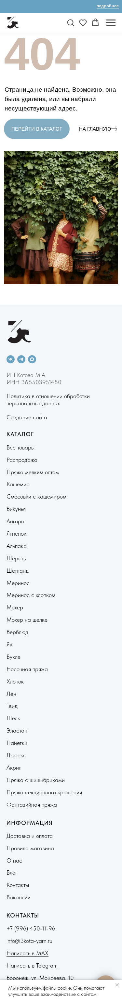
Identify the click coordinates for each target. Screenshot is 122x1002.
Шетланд (18, 570)
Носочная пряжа (27, 669)
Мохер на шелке (27, 619)
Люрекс (16, 755)
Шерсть (16, 558)
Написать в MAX (27, 953)
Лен (11, 693)
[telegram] (21, 359)
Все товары (20, 447)
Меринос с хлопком (31, 595)
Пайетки (17, 742)
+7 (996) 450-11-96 (31, 928)
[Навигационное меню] (110, 23)
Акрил (14, 767)
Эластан (17, 730)
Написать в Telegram (32, 965)
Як (9, 644)
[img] (114, 129)
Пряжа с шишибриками (36, 779)
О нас (14, 860)
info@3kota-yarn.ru (29, 940)
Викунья (16, 508)
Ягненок (16, 533)
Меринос (18, 582)
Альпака (17, 545)
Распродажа (22, 459)
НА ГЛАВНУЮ (95, 129)
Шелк (13, 718)
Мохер (15, 607)
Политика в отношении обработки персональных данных (48, 400)
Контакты (18, 884)
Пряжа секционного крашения (44, 792)
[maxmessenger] (32, 359)
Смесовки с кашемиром (36, 496)
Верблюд (17, 632)
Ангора (15, 521)
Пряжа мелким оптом (33, 472)
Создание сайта (27, 417)
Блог (12, 872)
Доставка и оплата (30, 835)
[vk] (11, 359)
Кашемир (18, 484)
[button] (71, 22)
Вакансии (19, 897)
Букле (13, 656)
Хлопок (15, 681)
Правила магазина (30, 848)
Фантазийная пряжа (32, 804)
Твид (12, 705)
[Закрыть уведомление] (117, 985)
